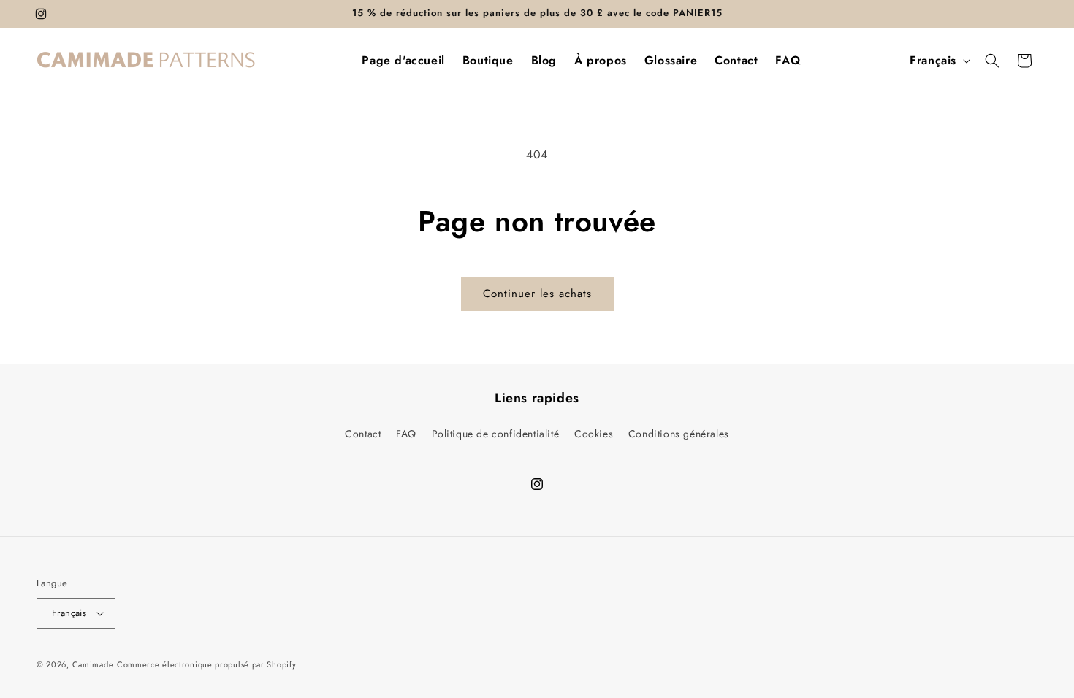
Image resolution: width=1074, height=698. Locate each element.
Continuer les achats (537, 293)
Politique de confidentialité (496, 433)
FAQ (406, 433)
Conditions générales (678, 433)
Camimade (93, 664)
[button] (992, 61)
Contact (363, 433)
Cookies (593, 433)
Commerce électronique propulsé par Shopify (206, 664)
